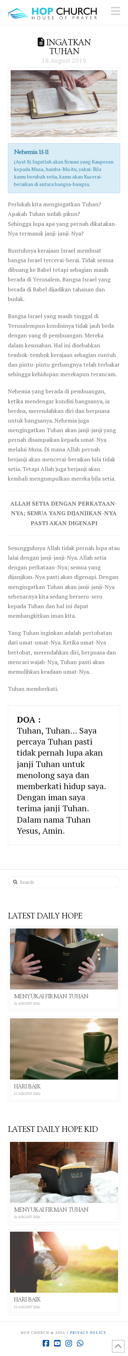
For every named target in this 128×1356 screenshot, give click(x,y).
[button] (115, 11)
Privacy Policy (88, 1332)
